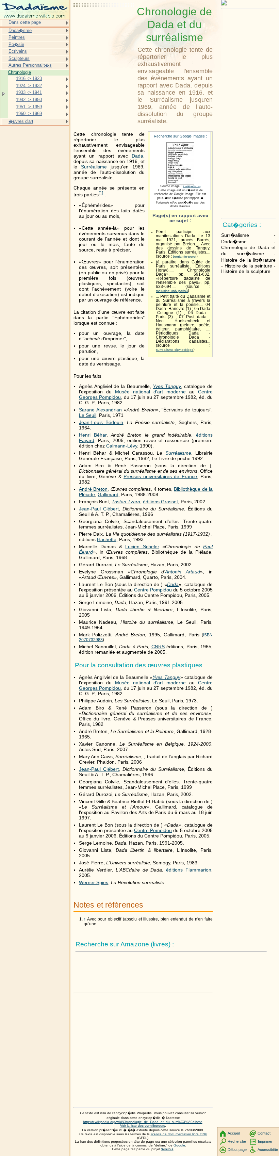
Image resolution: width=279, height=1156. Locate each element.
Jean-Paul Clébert (99, 508)
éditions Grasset (160, 501)
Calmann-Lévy (121, 446)
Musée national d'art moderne (150, 391)
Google (179, 1145)
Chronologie (19, 72)
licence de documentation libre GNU (179, 1134)
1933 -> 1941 (29, 92)
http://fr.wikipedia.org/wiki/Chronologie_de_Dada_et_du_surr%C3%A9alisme (142, 1122)
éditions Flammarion (188, 870)
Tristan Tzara (126, 501)
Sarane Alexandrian (100, 409)
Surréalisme (94, 166)
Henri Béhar (92, 435)
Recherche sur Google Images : (180, 136)
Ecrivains (18, 51)
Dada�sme (20, 30)
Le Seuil (87, 415)
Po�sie (16, 44)
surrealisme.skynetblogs (174, 350)
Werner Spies (93, 882)
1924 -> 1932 (29, 85)
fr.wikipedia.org (191, 186)
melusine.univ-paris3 (172, 291)
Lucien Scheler (142, 546)
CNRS (158, 646)
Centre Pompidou (153, 589)
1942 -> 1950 (29, 99)
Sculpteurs (19, 58)
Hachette (106, 539)
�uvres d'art (21, 121)
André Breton (93, 489)
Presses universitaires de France (160, 476)
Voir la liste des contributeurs (142, 1125)
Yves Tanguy (167, 386)
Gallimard (108, 494)
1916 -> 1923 (29, 78)
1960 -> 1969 (29, 113)
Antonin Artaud (182, 571)
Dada (137, 156)
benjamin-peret (184, 256)
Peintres (17, 37)
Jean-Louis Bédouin (101, 422)
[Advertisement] (104, 22)
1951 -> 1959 (29, 106)
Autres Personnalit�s (30, 65)
